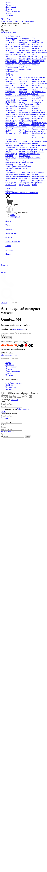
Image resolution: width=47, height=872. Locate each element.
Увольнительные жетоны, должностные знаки (28, 49)
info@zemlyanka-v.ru (9, 355)
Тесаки (27, 152)
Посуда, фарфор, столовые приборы (38, 79)
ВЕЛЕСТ (14, 400)
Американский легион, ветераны (38, 174)
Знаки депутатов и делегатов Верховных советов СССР (25, 81)
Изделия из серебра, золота (38, 44)
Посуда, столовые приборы (37, 48)
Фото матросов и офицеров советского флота (36, 108)
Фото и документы (25, 167)
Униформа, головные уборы (12, 65)
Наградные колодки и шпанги (11, 164)
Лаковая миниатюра (39, 82)
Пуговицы (41, 52)
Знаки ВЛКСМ (10, 113)
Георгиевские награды (24, 39)
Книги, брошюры (39, 128)
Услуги (8, 363)
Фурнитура (30, 112)
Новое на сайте (11, 367)
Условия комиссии (12, 371)
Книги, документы (24, 62)
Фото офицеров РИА (25, 68)
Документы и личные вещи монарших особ (13, 147)
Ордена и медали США (11, 184)
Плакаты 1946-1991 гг (25, 132)
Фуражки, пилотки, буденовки (10, 94)
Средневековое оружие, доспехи (11, 143)
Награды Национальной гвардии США (24, 179)
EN (5, 272)
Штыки (29, 154)
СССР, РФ (9, 385)
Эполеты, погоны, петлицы (25, 54)
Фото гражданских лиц (37, 40)
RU (2, 272)
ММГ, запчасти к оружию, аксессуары (10, 43)
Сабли (28, 147)
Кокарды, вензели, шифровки (11, 69)
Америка (8, 389)
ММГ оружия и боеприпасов (10, 85)
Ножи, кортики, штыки (10, 81)
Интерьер (28, 149)
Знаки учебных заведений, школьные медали (23, 89)
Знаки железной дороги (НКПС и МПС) (12, 117)
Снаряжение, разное (37, 184)
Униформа (29, 158)
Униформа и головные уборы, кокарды (12, 174)
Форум (8, 373)
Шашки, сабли (8, 78)
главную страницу (19, 329)
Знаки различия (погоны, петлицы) (24, 109)
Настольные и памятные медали (26, 96)
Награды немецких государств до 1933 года (11, 158)
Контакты (9, 375)
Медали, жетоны (24, 45)
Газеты (39, 133)
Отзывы (8, 369)
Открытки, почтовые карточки (38, 63)
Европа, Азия (10, 387)
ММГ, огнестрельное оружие (27, 156)
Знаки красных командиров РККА (12, 109)
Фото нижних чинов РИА (25, 65)
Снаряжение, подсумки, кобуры (27, 116)
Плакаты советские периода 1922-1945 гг (28, 128)
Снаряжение (37, 141)
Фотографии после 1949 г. (38, 98)
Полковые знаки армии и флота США (25, 174)
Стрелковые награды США (26, 184)
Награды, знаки (9, 153)
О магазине (9, 365)
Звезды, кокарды (24, 120)
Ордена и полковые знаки (25, 42)
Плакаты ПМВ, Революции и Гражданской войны (11, 58)
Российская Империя (13, 383)
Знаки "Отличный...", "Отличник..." (11, 125)
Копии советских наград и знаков (24, 101)
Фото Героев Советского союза (37, 102)
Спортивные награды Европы (13, 167)
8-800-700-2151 (11, 189)
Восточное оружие (23, 142)
